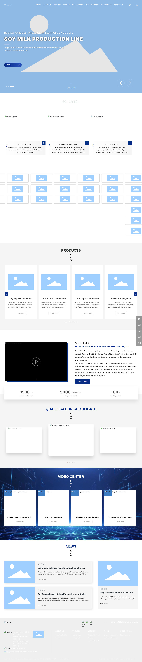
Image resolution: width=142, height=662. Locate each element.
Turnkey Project (111, 144)
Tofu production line (53, 517)
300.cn (130, 659)
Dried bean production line (87, 517)
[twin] (91, 622)
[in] (87, 622)
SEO (135, 659)
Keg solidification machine (121, 298)
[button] (8, 86)
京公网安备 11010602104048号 (109, 659)
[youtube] (83, 622)
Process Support (25, 144)
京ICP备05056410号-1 (50, 659)
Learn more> (104, 603)
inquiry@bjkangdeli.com (124, 622)
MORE (9, 66)
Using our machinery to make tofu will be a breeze (61, 568)
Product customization (68, 144)
